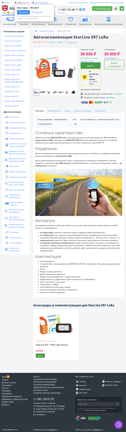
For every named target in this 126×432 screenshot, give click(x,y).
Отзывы (67, 110)
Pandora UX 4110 (12, 74)
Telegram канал (85, 389)
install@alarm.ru (97, 429)
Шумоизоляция (16, 237)
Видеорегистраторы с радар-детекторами (17, 159)
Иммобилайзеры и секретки (17, 203)
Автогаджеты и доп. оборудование (16, 210)
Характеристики (54, 110)
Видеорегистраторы (18, 128)
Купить (90, 65)
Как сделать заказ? (117, 2)
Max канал (83, 392)
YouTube (82, 381)
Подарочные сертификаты (78, 2)
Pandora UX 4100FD (13, 69)
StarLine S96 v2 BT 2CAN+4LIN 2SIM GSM (14, 80)
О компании (6, 390)
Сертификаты (7, 393)
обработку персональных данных (95, 410)
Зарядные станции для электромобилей (17, 152)
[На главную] (36, 31)
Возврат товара (7, 402)
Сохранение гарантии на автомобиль (47, 393)
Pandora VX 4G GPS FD (14, 36)
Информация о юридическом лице (14, 399)
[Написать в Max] (83, 9)
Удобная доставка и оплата (99, 2)
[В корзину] (121, 8)
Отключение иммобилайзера (44, 384)
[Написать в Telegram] (80, 9)
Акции (4, 12)
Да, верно (23, 12)
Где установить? (41, 2)
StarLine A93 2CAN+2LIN (14, 101)
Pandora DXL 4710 (12, 86)
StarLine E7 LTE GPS (13, 46)
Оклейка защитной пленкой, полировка (17, 225)
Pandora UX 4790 (12, 91)
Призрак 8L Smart (12, 106)
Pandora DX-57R (11, 96)
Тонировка (14, 232)
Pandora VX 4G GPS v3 (14, 60)
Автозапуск (14, 117)
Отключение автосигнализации (44, 381)
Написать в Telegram (113, 381)
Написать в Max (111, 385)
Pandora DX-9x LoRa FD (14, 55)
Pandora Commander (13, 41)
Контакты (61, 12)
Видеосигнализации (18, 171)
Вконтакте (83, 385)
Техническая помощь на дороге (45, 379)
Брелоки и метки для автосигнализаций (18, 144)
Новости (5, 379)
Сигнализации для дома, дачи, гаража (16, 183)
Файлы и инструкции (83, 110)
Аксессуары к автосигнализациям (17, 218)
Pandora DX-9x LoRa (13, 65)
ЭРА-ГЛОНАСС (16, 243)
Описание (39, 110)
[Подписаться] (117, 404)
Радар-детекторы (17, 138)
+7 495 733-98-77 (68, 9)
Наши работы (100, 110)
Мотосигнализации (17, 122)
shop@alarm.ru (52, 429)
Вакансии (5, 404)
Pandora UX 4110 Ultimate (15, 50)
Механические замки (18, 177)
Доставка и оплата (9, 382)
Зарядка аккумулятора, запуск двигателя (48, 387)
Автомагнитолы (16, 133)
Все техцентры (38, 414)
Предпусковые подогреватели (15, 196)
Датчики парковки (17, 190)
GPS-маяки (14, 166)
